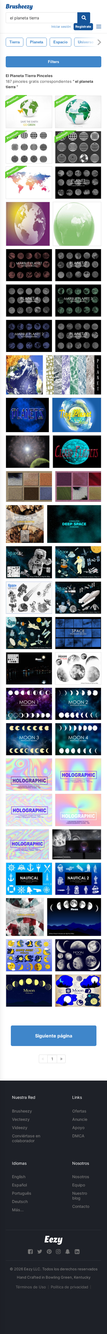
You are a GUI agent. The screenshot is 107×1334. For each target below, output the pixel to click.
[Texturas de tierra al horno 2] (78, 486)
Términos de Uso (31, 1287)
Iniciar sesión (61, 27)
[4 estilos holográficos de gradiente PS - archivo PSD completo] (27, 844)
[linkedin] (77, 1251)
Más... (18, 1209)
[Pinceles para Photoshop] (78, 633)
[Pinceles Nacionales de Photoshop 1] (29, 879)
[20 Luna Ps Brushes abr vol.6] (78, 955)
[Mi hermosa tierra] (25, 524)
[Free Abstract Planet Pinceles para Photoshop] (78, 182)
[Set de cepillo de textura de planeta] (73, 375)
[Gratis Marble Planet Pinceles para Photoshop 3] (78, 300)
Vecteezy (21, 1119)
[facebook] (30, 1251)
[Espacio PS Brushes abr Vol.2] (78, 597)
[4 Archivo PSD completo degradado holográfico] (29, 774)
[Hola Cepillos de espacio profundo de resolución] (74, 524)
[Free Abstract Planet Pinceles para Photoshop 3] (78, 336)
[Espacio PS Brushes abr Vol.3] (78, 562)
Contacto (80, 1206)
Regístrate (83, 27)
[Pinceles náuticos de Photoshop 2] (78, 879)
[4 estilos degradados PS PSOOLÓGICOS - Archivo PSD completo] (78, 774)
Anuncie (79, 1119)
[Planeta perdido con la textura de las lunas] (28, 451)
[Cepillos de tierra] (77, 224)
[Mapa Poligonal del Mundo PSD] (29, 182)
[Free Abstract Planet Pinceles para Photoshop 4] (29, 300)
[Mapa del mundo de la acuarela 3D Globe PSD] (78, 112)
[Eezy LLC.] (53, 1240)
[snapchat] (67, 1251)
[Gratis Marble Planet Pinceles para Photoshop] (29, 265)
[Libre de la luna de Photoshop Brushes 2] (78, 704)
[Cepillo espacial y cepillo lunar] (76, 844)
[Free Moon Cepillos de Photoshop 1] (29, 704)
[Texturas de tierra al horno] (29, 486)
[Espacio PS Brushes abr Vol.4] (29, 633)
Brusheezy (22, 1111)
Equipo (78, 1184)
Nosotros (80, 1176)
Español (19, 1184)
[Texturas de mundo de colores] (25, 917)
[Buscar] (83, 17)
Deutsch (20, 1201)
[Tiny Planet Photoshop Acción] (76, 415)
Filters (53, 62)
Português (21, 1193)
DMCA (78, 1135)
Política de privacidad (69, 1287)
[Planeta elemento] (24, 375)
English (18, 1176)
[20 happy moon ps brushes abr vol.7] (29, 955)
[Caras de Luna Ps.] (29, 668)
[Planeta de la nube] (77, 451)
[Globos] (28, 224)
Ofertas (79, 1111)
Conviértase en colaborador (26, 1138)
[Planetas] (27, 415)
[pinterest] (49, 1251)
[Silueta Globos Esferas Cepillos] (29, 147)
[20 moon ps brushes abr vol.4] (78, 990)
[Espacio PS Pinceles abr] (29, 562)
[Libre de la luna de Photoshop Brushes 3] (29, 739)
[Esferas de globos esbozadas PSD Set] (78, 147)
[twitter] (39, 1251)
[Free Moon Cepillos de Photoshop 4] (78, 739)
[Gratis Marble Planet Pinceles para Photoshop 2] (29, 336)
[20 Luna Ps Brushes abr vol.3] (29, 990)
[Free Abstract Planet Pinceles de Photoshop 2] (78, 265)
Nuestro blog (79, 1195)
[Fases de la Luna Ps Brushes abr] (74, 917)
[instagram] (58, 1251)
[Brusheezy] (19, 7)
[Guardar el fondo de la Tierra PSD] (29, 112)
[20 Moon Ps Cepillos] (78, 668)
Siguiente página (53, 1036)
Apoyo (78, 1127)
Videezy (19, 1127)
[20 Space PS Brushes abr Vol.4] (29, 597)
